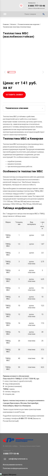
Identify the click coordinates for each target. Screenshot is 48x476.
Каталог (13, 24)
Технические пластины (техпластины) (17, 27)
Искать (44, 14)
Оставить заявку (14, 95)
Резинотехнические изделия (28, 24)
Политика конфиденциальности (15, 468)
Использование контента (12, 465)
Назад (5, 72)
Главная (6, 24)
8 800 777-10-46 (36, 5)
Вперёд (43, 72)
